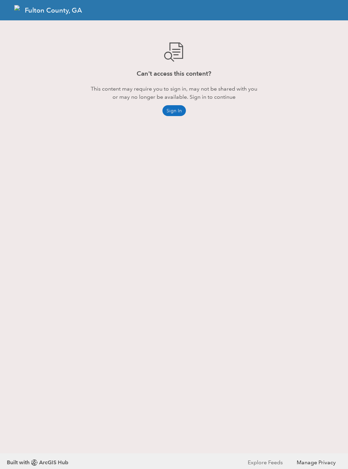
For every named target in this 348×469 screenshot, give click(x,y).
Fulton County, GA (53, 10)
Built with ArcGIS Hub (37, 462)
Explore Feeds (265, 462)
